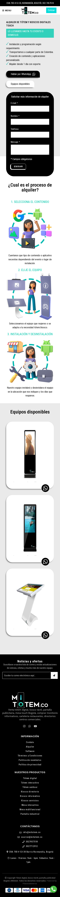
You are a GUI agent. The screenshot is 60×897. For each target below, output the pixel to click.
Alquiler (30, 747)
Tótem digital (30, 778)
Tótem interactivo (30, 783)
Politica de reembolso (30, 760)
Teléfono (15, 129)
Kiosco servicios (30, 800)
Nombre (15, 116)
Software (30, 751)
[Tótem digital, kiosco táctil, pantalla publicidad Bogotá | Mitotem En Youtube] (35, 726)
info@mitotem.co (31, 832)
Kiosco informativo (30, 796)
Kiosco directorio (30, 792)
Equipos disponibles (20, 83)
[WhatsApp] (29, 726)
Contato (30, 742)
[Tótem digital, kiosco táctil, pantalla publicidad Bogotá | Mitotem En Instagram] (24, 726)
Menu (7, 10)
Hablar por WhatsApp (21, 74)
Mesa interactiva (30, 805)
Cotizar (51, 10)
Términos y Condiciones (30, 756)
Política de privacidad (30, 764)
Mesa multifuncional (30, 809)
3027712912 (31, 846)
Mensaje (15, 142)
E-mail (14, 103)
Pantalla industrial (29, 814)
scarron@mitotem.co (31, 837)
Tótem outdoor (30, 787)
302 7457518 (48, 3)
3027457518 (31, 842)
